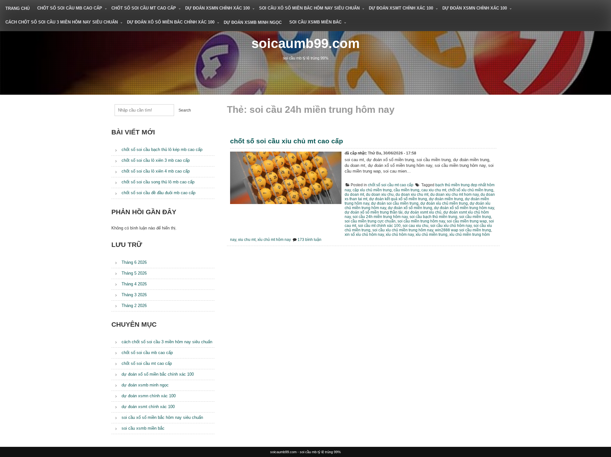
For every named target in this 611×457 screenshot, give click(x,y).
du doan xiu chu (380, 194)
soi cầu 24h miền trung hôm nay (380, 217)
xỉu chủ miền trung (431, 234)
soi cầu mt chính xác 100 (379, 225)
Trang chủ (17, 8)
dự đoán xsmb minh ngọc (253, 22)
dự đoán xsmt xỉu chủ (422, 212)
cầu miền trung (406, 190)
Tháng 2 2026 (134, 305)
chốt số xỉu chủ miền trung (470, 190)
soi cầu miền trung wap (467, 221)
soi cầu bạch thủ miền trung (433, 217)
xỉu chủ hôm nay (400, 234)
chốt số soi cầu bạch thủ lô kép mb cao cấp (162, 149)
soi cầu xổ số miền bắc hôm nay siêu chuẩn (309, 8)
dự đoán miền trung (446, 199)
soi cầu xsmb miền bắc (315, 22)
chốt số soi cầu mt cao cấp (143, 8)
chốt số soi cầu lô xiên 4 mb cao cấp (156, 171)
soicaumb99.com (305, 43)
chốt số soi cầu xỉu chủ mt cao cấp (286, 141)
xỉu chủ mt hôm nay (274, 239)
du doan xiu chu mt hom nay (454, 194)
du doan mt (354, 194)
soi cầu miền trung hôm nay (421, 221)
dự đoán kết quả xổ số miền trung (398, 199)
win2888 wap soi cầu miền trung (463, 230)
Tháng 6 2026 (134, 262)
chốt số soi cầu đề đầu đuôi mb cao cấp (158, 192)
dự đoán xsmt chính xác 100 (401, 8)
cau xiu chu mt (433, 190)
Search (185, 110)
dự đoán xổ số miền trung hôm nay (464, 208)
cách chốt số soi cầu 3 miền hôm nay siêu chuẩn (61, 22)
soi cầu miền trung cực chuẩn (370, 221)
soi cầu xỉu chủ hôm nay (451, 225)
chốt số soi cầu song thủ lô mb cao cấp (158, 182)
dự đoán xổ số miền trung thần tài (374, 212)
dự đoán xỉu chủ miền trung (444, 203)
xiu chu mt (247, 239)
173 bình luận (309, 239)
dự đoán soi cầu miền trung (394, 203)
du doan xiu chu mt (412, 194)
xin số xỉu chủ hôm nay (364, 234)
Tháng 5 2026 (134, 273)
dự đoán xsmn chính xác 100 (217, 8)
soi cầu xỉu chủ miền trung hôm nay (402, 230)
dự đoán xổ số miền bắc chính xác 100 (170, 22)
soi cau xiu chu (415, 225)
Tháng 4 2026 (134, 284)
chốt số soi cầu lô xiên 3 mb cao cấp (156, 160)
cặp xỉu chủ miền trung (372, 190)
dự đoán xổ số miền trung (410, 208)
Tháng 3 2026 (134, 294)
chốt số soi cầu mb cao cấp (69, 8)
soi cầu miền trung (475, 217)
